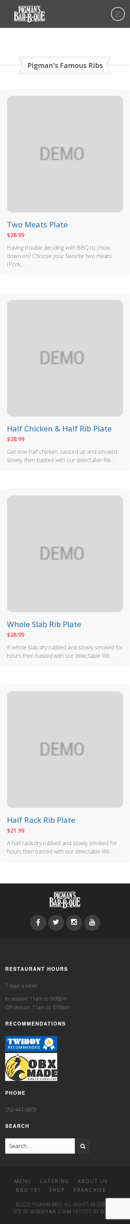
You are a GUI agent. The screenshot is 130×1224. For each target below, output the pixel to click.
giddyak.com (51, 1211)
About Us (93, 1181)
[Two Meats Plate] (65, 153)
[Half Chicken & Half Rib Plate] (65, 357)
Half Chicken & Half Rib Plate (59, 428)
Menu (23, 1181)
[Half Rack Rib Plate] (65, 749)
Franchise (89, 1189)
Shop (57, 1189)
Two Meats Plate (37, 224)
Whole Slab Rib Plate (44, 624)
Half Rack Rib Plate (41, 819)
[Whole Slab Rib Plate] (65, 553)
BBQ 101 (28, 1189)
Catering (54, 1181)
